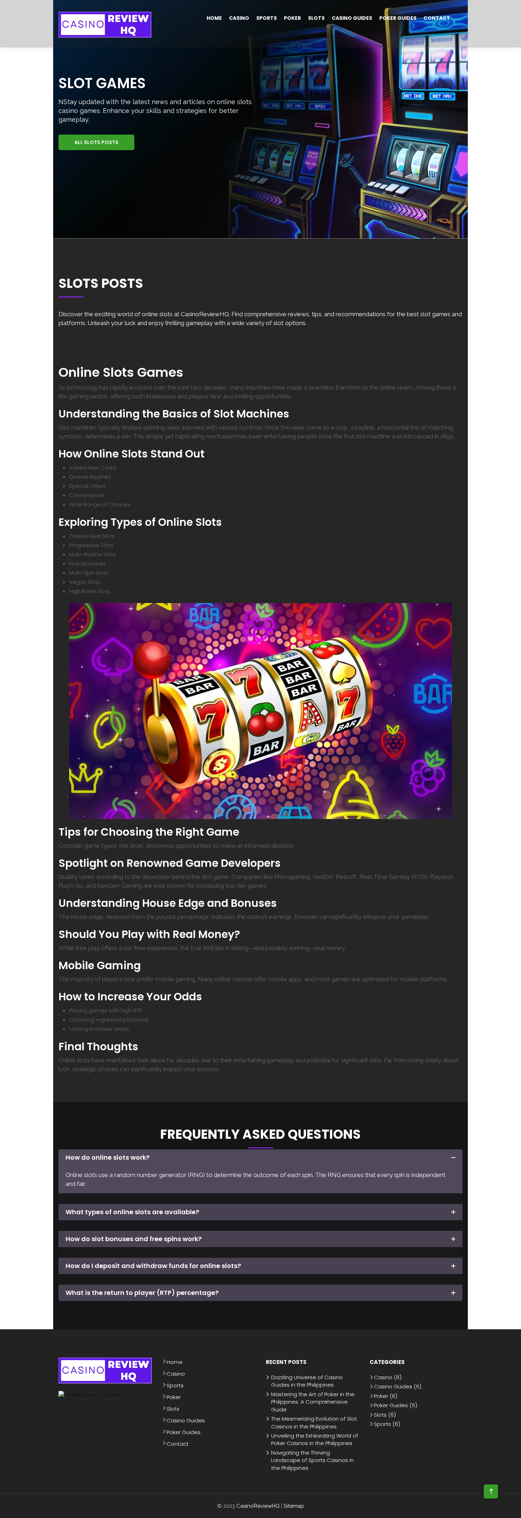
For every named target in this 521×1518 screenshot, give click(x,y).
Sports (266, 18)
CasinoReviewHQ (258, 1506)
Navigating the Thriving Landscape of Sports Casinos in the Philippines (312, 1460)
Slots (316, 18)
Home (214, 18)
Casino (239, 18)
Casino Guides (352, 18)
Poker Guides (397, 18)
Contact (437, 18)
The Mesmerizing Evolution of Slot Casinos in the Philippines (314, 1422)
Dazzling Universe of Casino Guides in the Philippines (307, 1381)
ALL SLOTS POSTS (96, 142)
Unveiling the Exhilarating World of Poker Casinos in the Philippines (314, 1439)
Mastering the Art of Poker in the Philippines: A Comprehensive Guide (312, 1402)
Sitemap (294, 1506)
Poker (292, 18)
